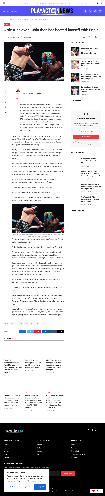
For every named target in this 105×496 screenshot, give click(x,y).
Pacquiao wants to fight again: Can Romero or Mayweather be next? (89, 51)
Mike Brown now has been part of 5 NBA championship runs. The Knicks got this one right (54, 365)
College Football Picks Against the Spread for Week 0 (89, 161)
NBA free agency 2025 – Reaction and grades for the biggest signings (91, 76)
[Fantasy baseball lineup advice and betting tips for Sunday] (75, 90)
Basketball (53, 3)
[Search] (98, 3)
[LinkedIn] (6, 102)
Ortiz (32, 323)
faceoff (13, 323)
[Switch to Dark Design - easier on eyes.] (101, 3)
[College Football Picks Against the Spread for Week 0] (75, 161)
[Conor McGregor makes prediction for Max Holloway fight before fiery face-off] (34, 349)
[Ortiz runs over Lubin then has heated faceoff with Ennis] (34, 61)
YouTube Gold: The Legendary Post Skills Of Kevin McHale (90, 199)
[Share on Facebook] (89, 37)
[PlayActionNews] (52, 11)
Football (63, 3)
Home (19, 3)
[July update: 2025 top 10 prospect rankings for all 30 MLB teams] (75, 64)
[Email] (6, 112)
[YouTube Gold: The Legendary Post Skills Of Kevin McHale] (75, 200)
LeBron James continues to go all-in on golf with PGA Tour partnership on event (91, 174)
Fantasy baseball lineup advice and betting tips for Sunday (90, 89)
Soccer (35, 3)
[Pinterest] (6, 107)
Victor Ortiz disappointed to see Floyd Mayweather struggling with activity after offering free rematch (13, 366)
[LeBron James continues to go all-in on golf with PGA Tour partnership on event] (75, 174)
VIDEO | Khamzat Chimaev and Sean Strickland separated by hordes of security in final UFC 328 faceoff (33, 401)
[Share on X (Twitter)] (92, 37)
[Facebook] (6, 91)
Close (18, 99)
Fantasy (84, 3)
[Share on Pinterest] (95, 37)
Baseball (43, 3)
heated (20, 323)
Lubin (26, 323)
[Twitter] (6, 97)
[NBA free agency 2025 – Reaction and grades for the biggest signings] (75, 77)
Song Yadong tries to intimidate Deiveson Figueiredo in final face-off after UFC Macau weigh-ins (12, 400)
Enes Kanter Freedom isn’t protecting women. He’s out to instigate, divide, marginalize (91, 186)
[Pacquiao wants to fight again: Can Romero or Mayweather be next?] (75, 51)
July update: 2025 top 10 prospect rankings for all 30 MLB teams (91, 64)
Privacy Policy (85, 144)
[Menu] (4, 3)
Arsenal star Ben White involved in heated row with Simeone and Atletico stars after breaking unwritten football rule (55, 401)
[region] (26, 480)
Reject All (27, 487)
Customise (13, 487)
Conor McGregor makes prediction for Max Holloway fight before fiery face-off (33, 363)
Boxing (72, 3)
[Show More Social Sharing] (99, 37)
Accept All (40, 487)
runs (37, 323)
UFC (78, 3)
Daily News (27, 3)
